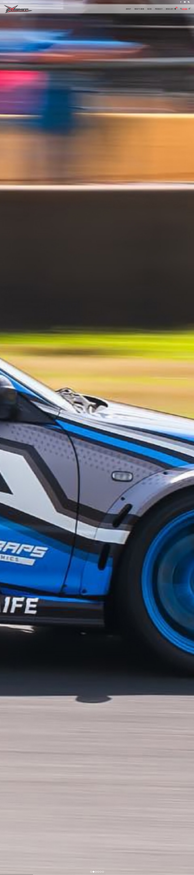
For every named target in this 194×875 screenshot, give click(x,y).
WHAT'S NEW (139, 9)
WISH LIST (171, 8)
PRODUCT (158, 9)
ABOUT (128, 9)
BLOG (150, 9)
